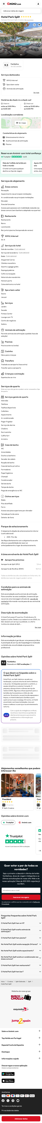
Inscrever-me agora (21, 897)
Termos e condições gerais (12, 1106)
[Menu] (4, 4)
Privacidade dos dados (10, 1110)
